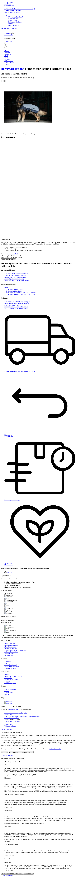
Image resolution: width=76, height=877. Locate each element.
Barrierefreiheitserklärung (11, 718)
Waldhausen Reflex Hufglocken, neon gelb (17, 302)
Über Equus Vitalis (10, 689)
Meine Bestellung (9, 643)
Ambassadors (8, 678)
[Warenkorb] (39, 47)
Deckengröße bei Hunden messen (12, 257)
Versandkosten (12, 20)
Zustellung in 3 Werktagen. (12, 12)
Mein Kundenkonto (10, 647)
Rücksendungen (13, 18)
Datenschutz (8, 714)
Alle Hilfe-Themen (13, 25)
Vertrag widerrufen (6, 729)
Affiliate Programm (10, 683)
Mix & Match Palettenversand (13, 676)
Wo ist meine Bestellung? (15, 17)
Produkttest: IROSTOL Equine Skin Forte (16, 280)
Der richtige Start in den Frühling (14, 279)
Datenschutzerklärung (55, 749)
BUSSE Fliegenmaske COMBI (13, 289)
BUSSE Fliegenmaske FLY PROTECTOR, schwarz (19, 294)
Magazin (7, 674)
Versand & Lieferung (10, 648)
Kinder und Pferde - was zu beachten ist (16, 274)
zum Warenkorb (9, 5)
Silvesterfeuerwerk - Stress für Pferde (15, 277)
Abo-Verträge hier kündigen (12, 721)
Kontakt (10, 23)
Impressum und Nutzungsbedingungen (15, 713)
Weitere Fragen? (9, 653)
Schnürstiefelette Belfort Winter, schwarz (16, 307)
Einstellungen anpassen (26, 752)
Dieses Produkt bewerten (8, 259)
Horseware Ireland (12, 68)
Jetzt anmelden (8, 35)
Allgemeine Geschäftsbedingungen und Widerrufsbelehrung (21, 716)
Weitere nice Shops (10, 726)
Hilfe (5, 15)
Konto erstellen (8, 41)
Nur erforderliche (13, 752)
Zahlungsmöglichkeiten (15, 22)
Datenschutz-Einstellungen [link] (12, 719)
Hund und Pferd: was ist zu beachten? (15, 275)
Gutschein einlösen (10, 668)
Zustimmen (4, 752)
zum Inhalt (7, 4)
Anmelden (7, 661)
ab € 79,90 (19, 9)
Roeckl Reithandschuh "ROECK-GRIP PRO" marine (20, 293)
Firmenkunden (8, 655)
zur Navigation (8, 2)
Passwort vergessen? (10, 665)
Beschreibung (6, 239)
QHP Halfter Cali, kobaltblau (13, 291)
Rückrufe (7, 681)
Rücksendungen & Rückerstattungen (15, 650)
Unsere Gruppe (8, 692)
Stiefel (6, 287)
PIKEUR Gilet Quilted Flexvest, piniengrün (17, 303)
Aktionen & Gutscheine (11, 652)
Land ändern (18, 706)
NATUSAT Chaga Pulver (12, 305)
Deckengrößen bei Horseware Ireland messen (15, 256)
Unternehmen (8, 724)
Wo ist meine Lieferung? (11, 666)
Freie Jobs (7, 694)
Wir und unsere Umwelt (11, 679)
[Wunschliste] (5, 44)
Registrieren (7, 663)
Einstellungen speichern (7, 873)
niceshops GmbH (14, 709)
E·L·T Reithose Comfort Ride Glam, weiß (16, 308)
